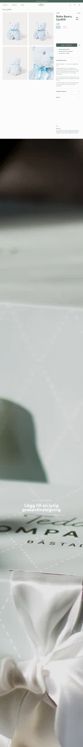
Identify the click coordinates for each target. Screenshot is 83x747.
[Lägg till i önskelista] (79, 45)
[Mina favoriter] (75, 5)
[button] (5, 5)
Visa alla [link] (78, 13)
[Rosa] (65, 27)
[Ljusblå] (58, 27)
